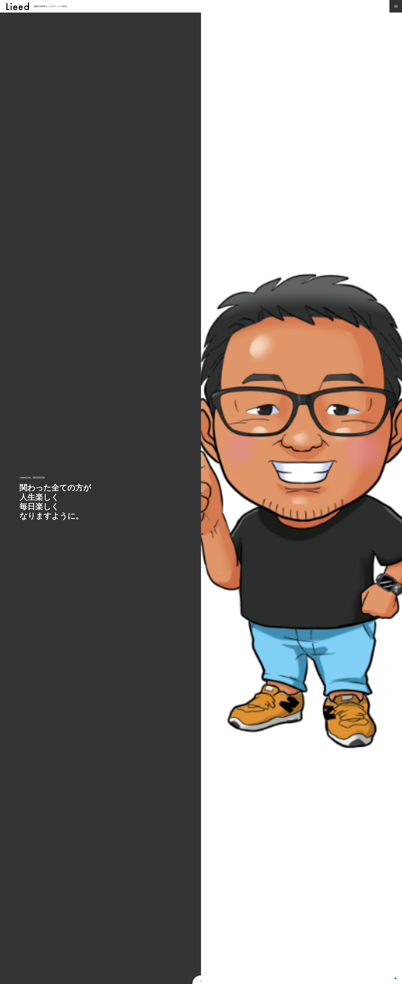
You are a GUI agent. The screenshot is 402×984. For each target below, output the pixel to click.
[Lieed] (17, 6)
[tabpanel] (301, 498)
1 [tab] (396, 978)
